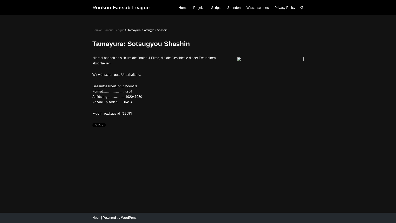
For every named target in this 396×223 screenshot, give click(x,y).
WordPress (129, 217)
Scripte (216, 7)
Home (183, 7)
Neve (96, 217)
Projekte (199, 7)
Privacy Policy (285, 7)
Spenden (234, 7)
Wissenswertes (257, 7)
